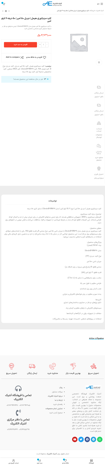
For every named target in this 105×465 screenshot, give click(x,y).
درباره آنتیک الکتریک (55, 396)
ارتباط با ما (59, 400)
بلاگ (61, 387)
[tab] (52, 200)
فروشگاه (92, 11)
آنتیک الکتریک (100, 11)
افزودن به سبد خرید (20, 44)
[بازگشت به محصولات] (5, 11)
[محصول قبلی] (8, 11)
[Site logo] (52, 3)
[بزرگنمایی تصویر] (99, 62)
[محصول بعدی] (2, 11)
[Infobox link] (93, 369)
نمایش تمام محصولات (54, 408)
